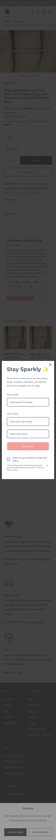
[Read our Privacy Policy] (47, 466)
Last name (12, 413)
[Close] (50, 364)
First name (12, 394)
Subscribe (28, 446)
